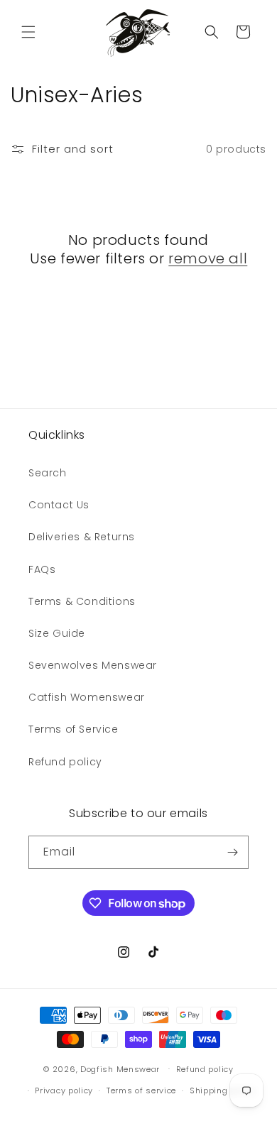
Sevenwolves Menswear (92, 665)
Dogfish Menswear (120, 1068)
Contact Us (58, 505)
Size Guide (56, 633)
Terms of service (141, 1090)
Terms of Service (73, 729)
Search (47, 473)
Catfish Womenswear (86, 697)
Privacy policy (64, 1090)
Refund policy (65, 762)
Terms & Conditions (82, 601)
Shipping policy (223, 1090)
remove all (207, 258)
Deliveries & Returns (81, 537)
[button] (28, 32)
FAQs (41, 569)
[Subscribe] (232, 852)
